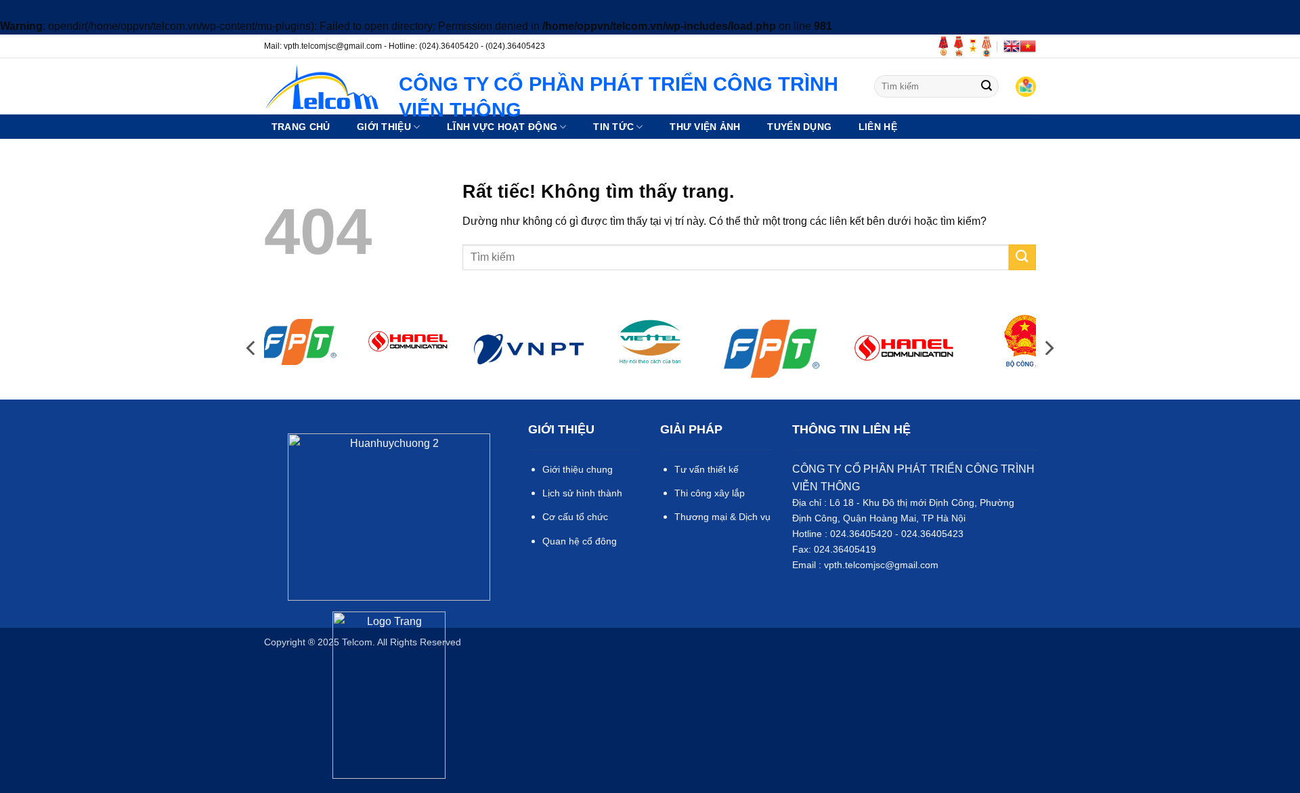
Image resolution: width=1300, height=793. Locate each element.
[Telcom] (321, 86)
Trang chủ (301, 126)
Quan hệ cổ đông (579, 541)
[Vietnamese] (1028, 46)
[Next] (1048, 348)
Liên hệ (878, 126)
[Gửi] (986, 86)
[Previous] (252, 348)
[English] (1011, 46)
